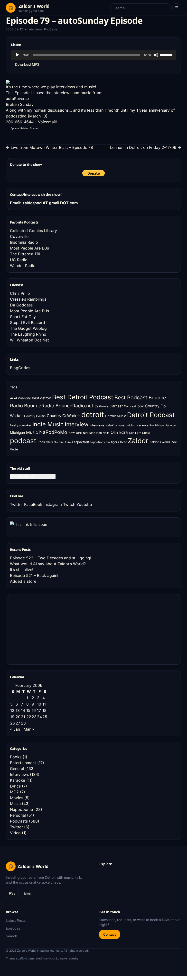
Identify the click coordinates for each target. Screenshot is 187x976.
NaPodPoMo (53, 432)
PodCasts (50, 29)
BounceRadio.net (74, 406)
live (152, 425)
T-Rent (69, 442)
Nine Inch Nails (99, 433)
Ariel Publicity (20, 398)
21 (23, 716)
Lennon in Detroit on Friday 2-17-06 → (145, 147)
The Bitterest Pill (25, 253)
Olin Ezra (119, 432)
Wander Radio (23, 265)
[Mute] (156, 55)
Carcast (116, 406)
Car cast (130, 406)
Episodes (13, 928)
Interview (76, 424)
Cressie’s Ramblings (28, 299)
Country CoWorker (63, 415)
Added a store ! (24, 581)
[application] (93, 55)
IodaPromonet (115, 425)
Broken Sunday (20, 104)
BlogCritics (20, 367)
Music (32, 432)
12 (12, 710)
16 (34, 710)
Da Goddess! (22, 305)
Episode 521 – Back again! (34, 575)
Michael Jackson (165, 425)
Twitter (16, 504)
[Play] (17, 55)
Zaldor (138, 441)
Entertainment (23, 762)
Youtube (84, 504)
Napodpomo (21, 809)
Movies (16, 797)
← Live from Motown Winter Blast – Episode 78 (49, 147)
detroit (92, 414)
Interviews (35, 29)
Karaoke (142, 425)
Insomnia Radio (24, 242)
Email (28, 893)
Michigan (17, 432)
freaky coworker (20, 425)
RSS (12, 893)
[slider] (167, 54)
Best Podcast (130, 397)
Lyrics (15, 786)
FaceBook (33, 504)
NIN (85, 433)
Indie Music (48, 424)
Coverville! (19, 236)
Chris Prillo (20, 293)
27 (18, 723)
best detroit (41, 398)
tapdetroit (81, 442)
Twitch (69, 504)
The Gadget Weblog (28, 328)
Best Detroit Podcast (82, 397)
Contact (109, 934)
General (17, 768)
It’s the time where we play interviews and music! (51, 86)
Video (15, 832)
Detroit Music (115, 416)
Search (11, 936)
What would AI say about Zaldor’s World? (48, 563)
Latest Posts (16, 920)
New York (75, 433)
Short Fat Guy (23, 316)
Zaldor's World (160, 442)
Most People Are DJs (29, 248)
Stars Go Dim (55, 442)
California (101, 406)
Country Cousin (35, 416)
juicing (131, 425)
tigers (115, 442)
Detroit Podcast (151, 415)
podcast (23, 441)
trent (123, 442)
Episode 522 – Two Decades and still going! (50, 557)
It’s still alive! (21, 569)
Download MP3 (27, 64)
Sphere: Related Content (25, 128)
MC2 (14, 791)
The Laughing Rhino (28, 334)
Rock (41, 442)
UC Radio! (19, 259)
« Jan (15, 729)
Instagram (53, 504)
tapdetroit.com (100, 442)
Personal (18, 815)
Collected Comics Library (33, 230)
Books (15, 756)
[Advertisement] (46, 628)
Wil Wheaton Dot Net (29, 340)
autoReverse (17, 98)
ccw (141, 406)
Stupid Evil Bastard (27, 322)
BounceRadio (39, 406)
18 (44, 710)
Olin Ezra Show (139, 433)
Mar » (29, 729)
